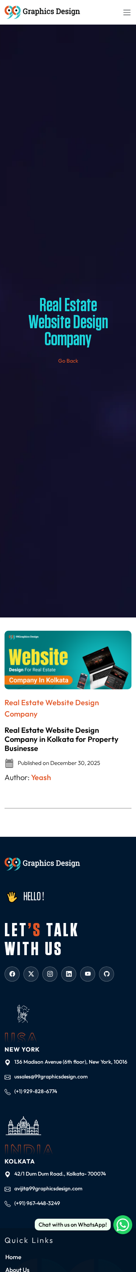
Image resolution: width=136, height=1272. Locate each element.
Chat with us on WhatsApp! (73, 1224)
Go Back (68, 360)
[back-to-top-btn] (124, 1249)
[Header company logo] (42, 12)
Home (13, 1257)
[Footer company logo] (42, 864)
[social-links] (12, 974)
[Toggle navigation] (126, 12)
